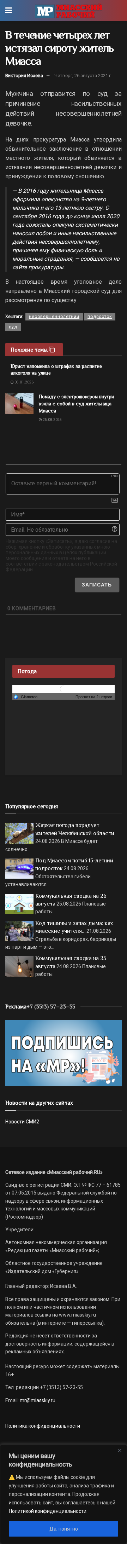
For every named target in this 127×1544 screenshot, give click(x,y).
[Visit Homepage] (68, 11)
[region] (63, 1494)
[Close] (119, 1450)
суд (13, 326)
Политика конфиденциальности (42, 1426)
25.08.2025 (52, 420)
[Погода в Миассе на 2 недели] (94, 697)
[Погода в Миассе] (63, 689)
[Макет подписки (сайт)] (63, 1053)
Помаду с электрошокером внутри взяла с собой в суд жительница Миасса (76, 403)
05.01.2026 (24, 382)
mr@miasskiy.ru (37, 1400)
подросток (99, 316)
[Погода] (25, 696)
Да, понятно (63, 1529)
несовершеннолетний (54, 316)
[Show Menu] (8, 10)
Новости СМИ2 (22, 1121)
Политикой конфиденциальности (47, 1511)
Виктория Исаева (24, 75)
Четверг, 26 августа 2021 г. (83, 75)
